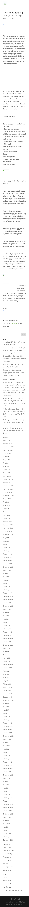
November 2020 (8, 450)
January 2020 (7, 483)
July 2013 (6, 703)
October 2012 (7, 733)
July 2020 (6, 463)
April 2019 (6, 512)
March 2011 (6, 794)
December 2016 (8, 596)
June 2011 (6, 785)
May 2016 (6, 619)
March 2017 (6, 587)
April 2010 (6, 830)
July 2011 (6, 781)
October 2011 (7, 772)
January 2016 (7, 632)
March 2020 (7, 476)
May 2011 (6, 788)
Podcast (5, 863)
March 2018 (6, 548)
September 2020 (8, 457)
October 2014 (7, 668)
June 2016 (6, 616)
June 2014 (6, 677)
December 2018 (8, 525)
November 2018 (8, 528)
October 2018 (7, 531)
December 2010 (8, 804)
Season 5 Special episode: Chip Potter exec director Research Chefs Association (14, 358)
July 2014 (6, 674)
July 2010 (6, 820)
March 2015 (6, 658)
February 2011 (7, 798)
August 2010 (7, 817)
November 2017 (8, 560)
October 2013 (7, 697)
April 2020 (6, 473)
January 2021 (7, 444)
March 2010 (7, 833)
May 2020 (6, 469)
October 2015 (7, 642)
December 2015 (8, 635)
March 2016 (6, 625)
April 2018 (6, 544)
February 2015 (7, 661)
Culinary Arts (7, 847)
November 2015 (8, 638)
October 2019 (7, 492)
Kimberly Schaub (8, 16)
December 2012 (8, 726)
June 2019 (6, 505)
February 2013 (7, 720)
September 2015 (8, 645)
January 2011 (7, 801)
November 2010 (8, 807)
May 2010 (6, 827)
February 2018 (7, 551)
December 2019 (8, 486)
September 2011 (8, 775)
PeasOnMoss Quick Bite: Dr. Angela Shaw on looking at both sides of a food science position (14, 350)
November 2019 (8, 489)
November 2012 (8, 729)
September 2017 (8, 567)
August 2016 (7, 609)
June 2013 (6, 707)
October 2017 (7, 564)
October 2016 (7, 603)
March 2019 (6, 515)
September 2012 (8, 736)
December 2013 (8, 690)
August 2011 (7, 778)
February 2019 (7, 518)
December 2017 (8, 557)
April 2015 (6, 655)
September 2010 (8, 814)
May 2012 (6, 749)
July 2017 (6, 573)
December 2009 (8, 840)
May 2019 (6, 509)
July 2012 (6, 742)
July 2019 (6, 502)
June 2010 (6, 824)
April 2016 (6, 622)
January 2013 (7, 723)
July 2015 (6, 652)
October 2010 (7, 811)
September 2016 (8, 606)
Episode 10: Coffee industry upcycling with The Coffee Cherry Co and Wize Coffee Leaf (13, 372)
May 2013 (6, 710)
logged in (14, 323)
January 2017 (7, 593)
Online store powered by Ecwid (13, 890)
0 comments (11, 18)
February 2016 (7, 629)
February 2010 (7, 837)
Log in (5, 877)
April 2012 (6, 752)
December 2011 (8, 765)
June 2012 (6, 746)
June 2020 (6, 466)
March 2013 (6, 717)
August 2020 (7, 460)
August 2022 (7, 440)
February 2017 (7, 590)
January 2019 (7, 522)
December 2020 (8, 447)
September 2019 (8, 496)
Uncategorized (7, 870)
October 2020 (7, 453)
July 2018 (6, 538)
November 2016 (8, 599)
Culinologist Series (9, 850)
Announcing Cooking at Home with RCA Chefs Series (13, 422)
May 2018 (6, 541)
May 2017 (6, 580)
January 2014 (7, 687)
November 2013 (8, 694)
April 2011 (6, 791)
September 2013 (8, 700)
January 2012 (7, 762)
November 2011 (8, 768)
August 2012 (7, 739)
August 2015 (7, 648)
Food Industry (7, 854)
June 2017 (6, 577)
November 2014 (8, 664)
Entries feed (7, 880)
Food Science (7, 857)
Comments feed (8, 884)
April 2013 (6, 713)
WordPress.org (7, 887)
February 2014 (7, 684)
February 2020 (8, 479)
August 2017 (7, 570)
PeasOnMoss (7, 860)
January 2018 (7, 554)
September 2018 (8, 534)
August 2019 (7, 499)
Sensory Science (8, 867)
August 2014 (7, 671)
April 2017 (6, 583)
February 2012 (7, 759)
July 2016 (6, 613)
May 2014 (6, 681)
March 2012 (6, 755)
